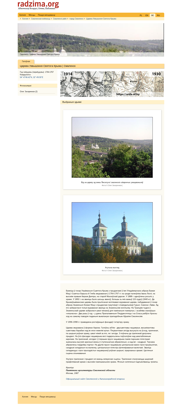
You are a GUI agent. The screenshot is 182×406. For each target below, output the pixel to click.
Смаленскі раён (60, 19)
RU (158, 15)
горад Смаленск (76, 19)
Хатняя (25, 19)
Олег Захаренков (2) (28, 91)
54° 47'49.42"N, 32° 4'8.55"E (31, 77)
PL (141, 15)
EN (146, 15)
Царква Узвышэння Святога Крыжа (101, 19)
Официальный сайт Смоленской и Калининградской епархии (95, 379)
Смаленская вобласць (40, 19)
